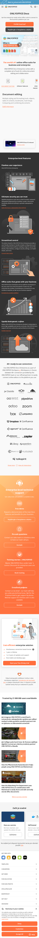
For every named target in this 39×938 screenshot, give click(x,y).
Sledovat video (21, 145)
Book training (19, 573)
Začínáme (12, 835)
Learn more (5, 919)
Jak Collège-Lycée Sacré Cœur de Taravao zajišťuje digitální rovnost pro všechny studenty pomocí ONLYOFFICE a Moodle (19, 744)
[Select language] (35, 7)
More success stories (19, 797)
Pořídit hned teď (19, 24)
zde (22, 845)
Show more (11, 465)
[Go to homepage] (11, 7)
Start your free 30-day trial (19, 663)
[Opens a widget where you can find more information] (32, 934)
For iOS (25, 857)
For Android (20, 857)
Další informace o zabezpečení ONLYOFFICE (14, 208)
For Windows (3, 857)
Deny (19, 924)
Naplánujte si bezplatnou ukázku (19, 30)
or (20, 370)
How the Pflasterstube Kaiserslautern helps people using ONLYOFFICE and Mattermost (17, 766)
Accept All (19, 934)
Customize (19, 929)
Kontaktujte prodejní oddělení (10, 293)
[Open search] (31, 7)
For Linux (9, 857)
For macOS (14, 857)
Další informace (8, 107)
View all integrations (24, 465)
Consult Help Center (7, 253)
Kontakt (19, 545)
